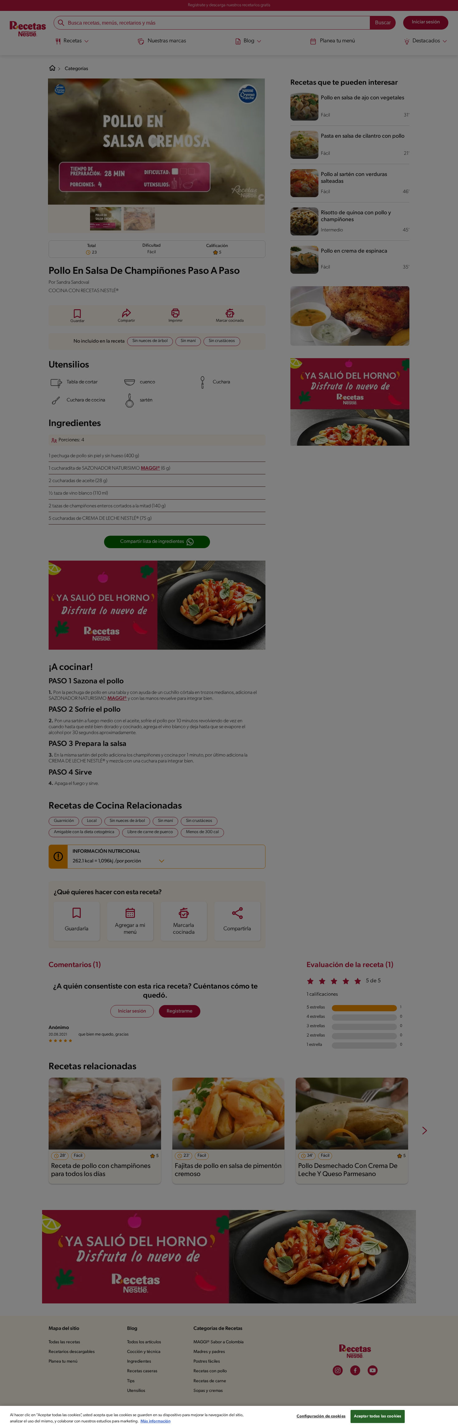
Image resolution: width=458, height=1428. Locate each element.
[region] (229, 1417)
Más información (155, 1421)
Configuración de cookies (321, 1416)
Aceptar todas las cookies (377, 1416)
